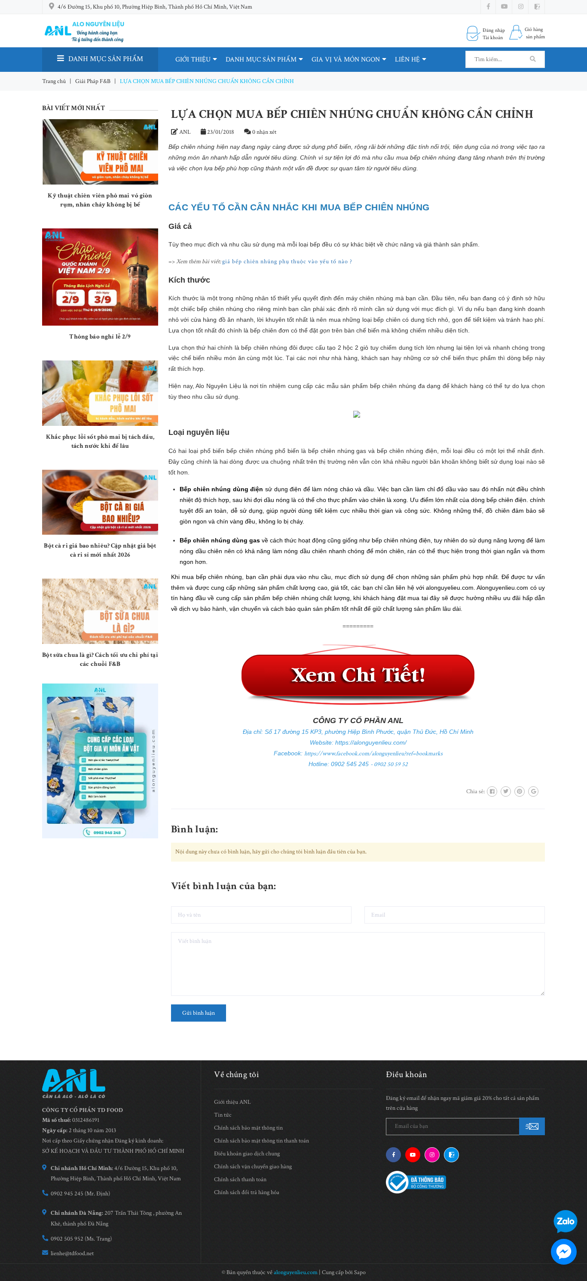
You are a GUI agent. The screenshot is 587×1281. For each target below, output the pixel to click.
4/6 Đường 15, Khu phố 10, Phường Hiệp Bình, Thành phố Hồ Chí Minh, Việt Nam (155, 7)
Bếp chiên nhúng (191, 146)
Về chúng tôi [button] (236, 1074)
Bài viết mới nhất (73, 108)
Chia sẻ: (475, 791)
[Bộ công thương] (416, 1182)
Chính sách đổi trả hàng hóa (246, 1192)
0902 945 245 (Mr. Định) (80, 1194)
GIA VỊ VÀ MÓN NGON (346, 59)
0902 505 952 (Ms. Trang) (81, 1239)
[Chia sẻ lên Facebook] (492, 791)
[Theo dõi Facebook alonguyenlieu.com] (488, 7)
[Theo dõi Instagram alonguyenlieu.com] (520, 7)
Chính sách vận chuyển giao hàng (253, 1166)
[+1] (533, 791)
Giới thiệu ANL (232, 1102)
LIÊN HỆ (407, 59)
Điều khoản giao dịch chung (247, 1154)
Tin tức (223, 1115)
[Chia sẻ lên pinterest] (519, 791)
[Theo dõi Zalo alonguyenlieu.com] (451, 1154)
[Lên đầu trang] (574, 1196)
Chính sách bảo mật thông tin (248, 1128)
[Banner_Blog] (100, 761)
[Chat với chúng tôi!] (564, 1252)
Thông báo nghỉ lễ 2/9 (100, 337)
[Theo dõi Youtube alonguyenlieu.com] (504, 7)
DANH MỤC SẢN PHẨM (261, 59)
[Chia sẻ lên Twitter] (506, 791)
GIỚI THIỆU (193, 59)
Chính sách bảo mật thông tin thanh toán (261, 1141)
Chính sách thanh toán (240, 1179)
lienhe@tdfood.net (72, 1253)
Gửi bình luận (198, 1013)
